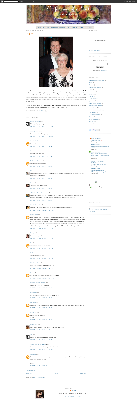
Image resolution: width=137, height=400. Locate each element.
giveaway (91, 101)
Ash (31, 334)
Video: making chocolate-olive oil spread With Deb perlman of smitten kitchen (100, 155)
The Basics (92, 121)
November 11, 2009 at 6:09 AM (41, 258)
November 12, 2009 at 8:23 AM (41, 268)
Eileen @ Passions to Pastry (37, 282)
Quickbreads (92, 112)
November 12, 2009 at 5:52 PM (41, 298)
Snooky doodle (34, 141)
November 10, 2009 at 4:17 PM (41, 238)
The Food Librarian (35, 205)
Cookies (91, 94)
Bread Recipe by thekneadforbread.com (97, 169)
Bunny (32, 233)
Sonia (31, 151)
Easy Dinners (92, 98)
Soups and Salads (93, 119)
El (31, 171)
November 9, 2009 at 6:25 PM (41, 178)
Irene (31, 183)
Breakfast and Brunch (95, 87)
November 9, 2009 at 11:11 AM (41, 126)
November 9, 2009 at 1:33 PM (41, 146)
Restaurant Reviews (94, 114)
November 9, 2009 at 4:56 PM (41, 166)
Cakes (90, 89)
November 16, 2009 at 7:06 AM (41, 340)
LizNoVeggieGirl (35, 121)
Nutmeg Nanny (34, 131)
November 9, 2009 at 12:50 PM (41, 136)
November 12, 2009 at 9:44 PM (41, 308)
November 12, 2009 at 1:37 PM (41, 288)
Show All (109, 176)
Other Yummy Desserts (95, 103)
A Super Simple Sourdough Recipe (99, 172)
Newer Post (29, 373)
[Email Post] (46, 110)
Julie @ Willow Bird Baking (38, 344)
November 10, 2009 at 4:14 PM (41, 228)
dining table (33, 292)
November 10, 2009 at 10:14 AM (42, 210)
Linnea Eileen (34, 214)
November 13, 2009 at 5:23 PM (41, 320)
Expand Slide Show (94, 50)
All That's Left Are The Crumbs (38, 193)
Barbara (32, 253)
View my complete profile (73, 396)
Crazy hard (30, 33)
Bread (90, 85)
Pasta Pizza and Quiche (95, 105)
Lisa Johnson (34, 324)
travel (90, 124)
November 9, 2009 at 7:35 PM (41, 188)
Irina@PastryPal (34, 263)
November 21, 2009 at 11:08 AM (42, 366)
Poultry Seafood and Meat (96, 110)
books (90, 82)
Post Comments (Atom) (39, 377)
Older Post (83, 373)
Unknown (33, 302)
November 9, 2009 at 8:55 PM (41, 200)
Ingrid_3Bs (33, 312)
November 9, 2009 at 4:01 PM (41, 156)
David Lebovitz (95, 152)
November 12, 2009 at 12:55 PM (42, 278)
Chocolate (92, 92)
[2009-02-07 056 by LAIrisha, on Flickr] (56, 87)
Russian (91, 117)
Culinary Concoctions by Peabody (98, 162)
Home (56, 373)
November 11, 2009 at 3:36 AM (41, 248)
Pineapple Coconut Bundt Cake (98, 164)
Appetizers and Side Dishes (96, 80)
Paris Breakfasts (95, 138)
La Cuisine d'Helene (35, 161)
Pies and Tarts (92, 108)
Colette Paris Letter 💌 (96, 140)
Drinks (91, 96)
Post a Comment (30, 370)
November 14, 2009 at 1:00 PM (41, 330)
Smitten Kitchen (95, 144)
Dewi (31, 273)
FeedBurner (104, 70)
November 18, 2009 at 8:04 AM (41, 350)
